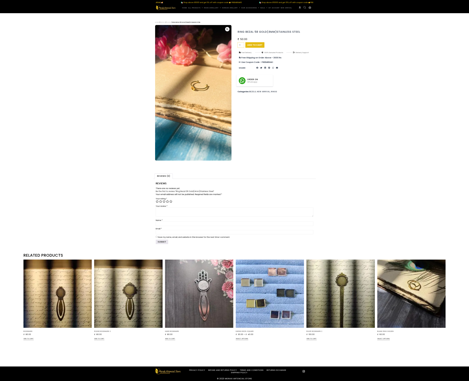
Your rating (161, 198)
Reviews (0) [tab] (163, 176)
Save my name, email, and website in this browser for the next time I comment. (194, 237)
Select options (242, 339)
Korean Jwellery (230, 8)
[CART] (310, 7)
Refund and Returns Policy (222, 370)
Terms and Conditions (252, 370)
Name (159, 220)
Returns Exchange (276, 370)
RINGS (168, 22)
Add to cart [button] (29, 339)
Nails (262, 8)
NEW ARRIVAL (286, 8)
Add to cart (254, 45)
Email (159, 228)
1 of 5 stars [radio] (157, 201)
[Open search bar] (305, 7)
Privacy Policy (197, 370)
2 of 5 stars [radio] (160, 201)
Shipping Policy (239, 372)
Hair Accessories (249, 8)
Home (184, 8)
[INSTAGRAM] (303, 371)
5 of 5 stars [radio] (170, 201)
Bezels (162, 22)
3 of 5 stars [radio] (164, 201)
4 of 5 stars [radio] (167, 201)
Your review (161, 206)
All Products (194, 8)
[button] (227, 29)
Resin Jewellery (211, 8)
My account (274, 8)
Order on (252, 79)
